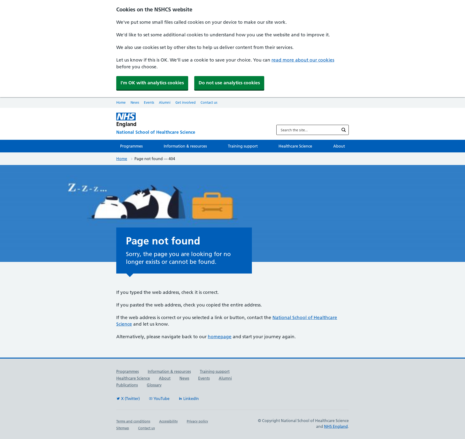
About (339, 146)
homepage (220, 336)
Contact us (209, 102)
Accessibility (168, 421)
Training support (243, 146)
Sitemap (122, 428)
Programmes (131, 146)
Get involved (185, 102)
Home (121, 102)
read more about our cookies (302, 60)
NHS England (336, 426)
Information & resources (185, 146)
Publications (127, 385)
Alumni (164, 102)
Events (149, 102)
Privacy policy (197, 421)
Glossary (154, 385)
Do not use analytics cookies (229, 83)
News (135, 102)
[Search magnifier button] (343, 129)
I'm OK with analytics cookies (152, 83)
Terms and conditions (133, 421)
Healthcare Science (295, 146)
